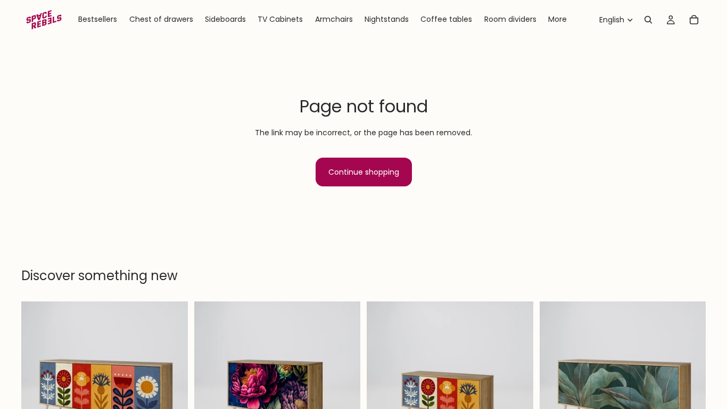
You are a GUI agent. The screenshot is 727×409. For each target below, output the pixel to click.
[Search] (648, 19)
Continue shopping (363, 172)
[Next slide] (172, 385)
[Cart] (694, 19)
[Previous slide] (37, 385)
